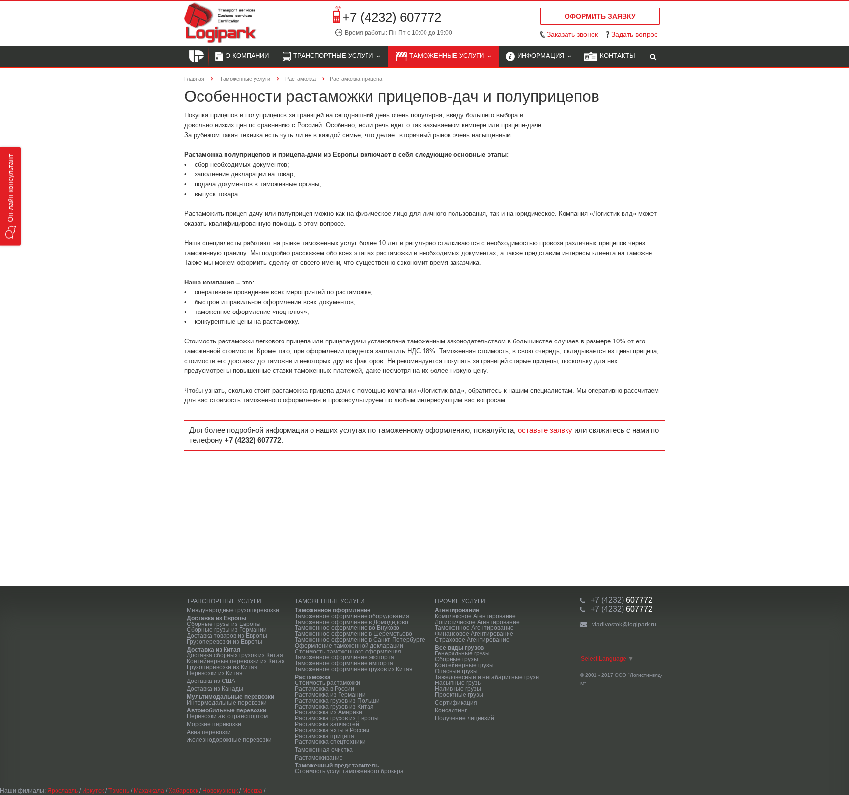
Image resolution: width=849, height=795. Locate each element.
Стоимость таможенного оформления (348, 651)
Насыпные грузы (458, 683)
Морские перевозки (214, 724)
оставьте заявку (545, 430)
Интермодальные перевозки (227, 702)
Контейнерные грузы (464, 665)
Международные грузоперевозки (233, 610)
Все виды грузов (459, 647)
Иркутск (93, 790)
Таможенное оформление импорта (344, 663)
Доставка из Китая (213, 649)
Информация (542, 55)
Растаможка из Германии (330, 694)
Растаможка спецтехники (330, 741)
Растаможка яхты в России (332, 730)
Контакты (617, 55)
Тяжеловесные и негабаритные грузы (487, 677)
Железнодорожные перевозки (229, 740)
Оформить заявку (600, 16)
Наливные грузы (458, 688)
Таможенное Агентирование (474, 628)
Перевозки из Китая (215, 673)
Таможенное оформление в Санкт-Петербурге (360, 639)
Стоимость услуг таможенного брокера (349, 771)
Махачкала (149, 790)
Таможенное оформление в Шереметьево (353, 633)
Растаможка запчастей (327, 724)
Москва (252, 790)
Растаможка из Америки (328, 712)
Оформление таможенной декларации (349, 645)
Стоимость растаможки (327, 683)
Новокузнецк (220, 790)
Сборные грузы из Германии (227, 629)
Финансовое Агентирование (474, 633)
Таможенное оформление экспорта (344, 657)
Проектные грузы (459, 694)
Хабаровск (183, 790)
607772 (621, 600)
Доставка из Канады (215, 688)
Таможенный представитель (337, 765)
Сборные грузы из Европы (224, 624)
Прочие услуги (460, 601)
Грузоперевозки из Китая (222, 667)
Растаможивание (319, 757)
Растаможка (313, 677)
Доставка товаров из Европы (227, 635)
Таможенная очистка (324, 749)
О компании (247, 55)
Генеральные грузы (462, 653)
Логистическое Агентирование (477, 622)
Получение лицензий (464, 718)
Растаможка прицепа (324, 736)
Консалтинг (451, 710)
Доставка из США (211, 681)
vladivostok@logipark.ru (624, 624)
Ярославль (62, 790)
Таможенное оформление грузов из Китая (354, 669)
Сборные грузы (456, 659)
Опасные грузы (456, 671)
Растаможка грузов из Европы (337, 718)
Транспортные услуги (335, 55)
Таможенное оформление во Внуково (347, 628)
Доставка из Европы (216, 618)
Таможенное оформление (332, 610)
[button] (10, 196)
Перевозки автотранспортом (227, 716)
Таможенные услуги (448, 55)
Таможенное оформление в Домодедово (351, 622)
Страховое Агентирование (472, 639)
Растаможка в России (324, 688)
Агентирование (457, 610)
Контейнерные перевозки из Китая (236, 661)
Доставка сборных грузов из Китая (235, 655)
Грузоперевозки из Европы (224, 641)
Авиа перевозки (209, 732)
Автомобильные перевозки (226, 710)
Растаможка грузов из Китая (334, 706)
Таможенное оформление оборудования (352, 616)
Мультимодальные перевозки (230, 696)
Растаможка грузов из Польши (337, 700)
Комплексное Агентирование (475, 616)
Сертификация (456, 702)
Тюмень (118, 790)
